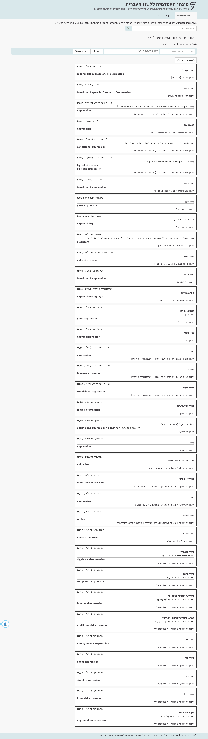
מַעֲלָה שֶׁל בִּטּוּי (186, 712)
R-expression (115, 74)
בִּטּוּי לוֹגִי (189, 161)
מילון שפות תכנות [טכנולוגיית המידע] (174, 114)
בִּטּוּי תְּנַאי (188, 143)
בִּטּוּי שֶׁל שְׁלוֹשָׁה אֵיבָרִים (181, 596)
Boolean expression (89, 169)
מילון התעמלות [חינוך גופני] (179, 541)
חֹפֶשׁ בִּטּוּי (189, 88)
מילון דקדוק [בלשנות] (182, 468)
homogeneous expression (93, 643)
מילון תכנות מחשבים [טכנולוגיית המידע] (173, 300)
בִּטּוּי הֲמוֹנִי (174, 460)
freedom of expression (116, 92)
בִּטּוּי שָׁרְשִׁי (188, 515)
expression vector (88, 336)
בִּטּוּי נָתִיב (188, 256)
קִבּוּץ (191, 618)
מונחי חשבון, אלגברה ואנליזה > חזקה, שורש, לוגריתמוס (146, 523)
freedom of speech (89, 92)
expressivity (85, 223)
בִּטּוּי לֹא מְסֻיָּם (186, 479)
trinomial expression (90, 603)
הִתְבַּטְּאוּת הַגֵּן (187, 311)
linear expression (88, 662)
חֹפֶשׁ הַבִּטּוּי (188, 274)
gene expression (87, 205)
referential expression (91, 74)
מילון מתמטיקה (186, 413)
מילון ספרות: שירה (184, 245)
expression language (90, 296)
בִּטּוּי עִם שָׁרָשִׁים (185, 406)
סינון (98, 51)
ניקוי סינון (83, 51)
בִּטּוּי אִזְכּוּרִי (187, 70)
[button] (5, 624)
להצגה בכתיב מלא (186, 60)
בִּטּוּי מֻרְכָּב (188, 574)
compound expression (91, 581)
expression (84, 110)
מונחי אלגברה (161, 563)
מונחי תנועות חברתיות (163, 191)
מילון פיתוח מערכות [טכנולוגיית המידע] (173, 264)
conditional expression (91, 147)
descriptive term (87, 537)
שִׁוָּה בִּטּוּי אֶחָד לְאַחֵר (183, 424)
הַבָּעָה (191, 125)
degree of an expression (92, 720)
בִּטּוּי (191, 106)
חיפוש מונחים (185, 15)
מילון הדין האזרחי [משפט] (180, 96)
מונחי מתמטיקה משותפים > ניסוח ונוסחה (155, 505)
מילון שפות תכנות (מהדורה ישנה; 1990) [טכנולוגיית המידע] (162, 359)
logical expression (88, 165)
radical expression (88, 410)
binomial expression (89, 698)
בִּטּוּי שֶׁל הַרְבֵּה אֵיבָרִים (175, 618)
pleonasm (83, 242)
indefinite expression (90, 482)
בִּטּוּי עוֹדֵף (188, 238)
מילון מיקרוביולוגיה (184, 322)
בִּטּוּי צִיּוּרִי (188, 533)
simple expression (88, 680)
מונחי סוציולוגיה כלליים (162, 132)
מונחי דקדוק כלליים (158, 468)
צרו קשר (173, 735)
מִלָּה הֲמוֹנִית (188, 460)
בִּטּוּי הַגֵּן (189, 201)
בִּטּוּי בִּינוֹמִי (188, 694)
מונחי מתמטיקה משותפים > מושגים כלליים (154, 486)
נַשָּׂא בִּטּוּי (189, 333)
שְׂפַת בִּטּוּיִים (187, 292)
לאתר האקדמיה (189, 735)
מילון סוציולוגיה (185, 132)
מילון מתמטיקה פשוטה (182, 563)
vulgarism (83, 464)
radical (81, 519)
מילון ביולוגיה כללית (183, 209)
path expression (87, 260)
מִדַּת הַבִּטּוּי (188, 219)
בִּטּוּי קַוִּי (189, 658)
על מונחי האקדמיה (157, 735)
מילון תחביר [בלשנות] (182, 77)
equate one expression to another (98, 428)
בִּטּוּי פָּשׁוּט (188, 676)
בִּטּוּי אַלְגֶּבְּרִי (187, 552)
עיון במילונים (164, 15)
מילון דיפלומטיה (185, 282)
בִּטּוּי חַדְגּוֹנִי (187, 639)
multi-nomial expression (92, 625)
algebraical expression (91, 559)
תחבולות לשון (165, 245)
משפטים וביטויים (143, 114)
